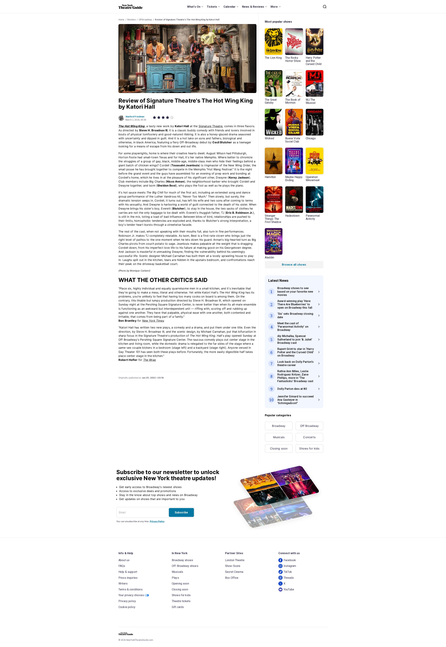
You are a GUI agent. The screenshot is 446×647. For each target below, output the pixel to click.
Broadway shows (182, 560)
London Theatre (234, 560)
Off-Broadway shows (185, 566)
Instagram (290, 566)
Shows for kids (309, 448)
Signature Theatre (211, 126)
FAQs (121, 566)
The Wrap (149, 360)
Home (121, 19)
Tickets (212, 6)
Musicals (278, 437)
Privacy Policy (157, 521)
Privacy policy (127, 601)
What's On (193, 6)
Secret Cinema (234, 572)
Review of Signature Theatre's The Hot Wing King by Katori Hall (187, 19)
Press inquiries (127, 577)
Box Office (232, 577)
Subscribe (181, 512)
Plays (175, 577)
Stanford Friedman (134, 116)
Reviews (131, 19)
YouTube (289, 589)
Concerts (309, 437)
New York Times (153, 320)
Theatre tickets (181, 601)
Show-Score (232, 566)
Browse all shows (294, 264)
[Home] (130, 6)
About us (123, 560)
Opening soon (180, 583)
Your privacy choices (131, 595)
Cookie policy (126, 607)
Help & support (127, 572)
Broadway (278, 426)
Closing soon (279, 448)
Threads (289, 577)
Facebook (290, 560)
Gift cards (178, 607)
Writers (123, 583)
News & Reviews (253, 6)
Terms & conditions (130, 589)
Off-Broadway (145, 19)
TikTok (288, 572)
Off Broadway (309, 426)
